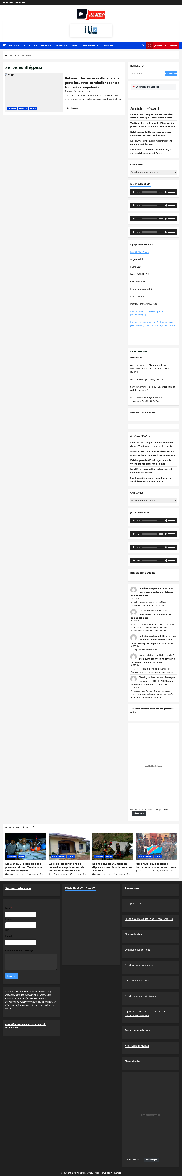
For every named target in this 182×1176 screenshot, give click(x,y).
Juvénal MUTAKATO (139, 251)
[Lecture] (133, 192)
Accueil (13, 45)
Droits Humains (58, 856)
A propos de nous (134, 903)
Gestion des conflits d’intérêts (140, 980)
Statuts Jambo (132, 1061)
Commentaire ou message (19, 950)
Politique (23, 108)
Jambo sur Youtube (166, 45)
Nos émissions (91, 45)
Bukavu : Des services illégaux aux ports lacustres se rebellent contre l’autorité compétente (34, 92)
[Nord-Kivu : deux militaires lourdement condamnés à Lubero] (156, 846)
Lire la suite (73, 108)
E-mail (9, 936)
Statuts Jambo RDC (132, 1160)
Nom (7, 930)
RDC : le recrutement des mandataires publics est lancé (153, 592)
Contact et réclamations (18, 887)
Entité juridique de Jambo (137, 949)
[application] (153, 192)
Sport (75, 45)
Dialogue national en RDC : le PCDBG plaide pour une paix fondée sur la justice (153, 681)
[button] (4, 45)
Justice (70, 856)
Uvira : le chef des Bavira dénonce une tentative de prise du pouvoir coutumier (153, 640)
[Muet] (165, 192)
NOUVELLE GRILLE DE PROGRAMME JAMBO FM (149, 810)
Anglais (108, 45)
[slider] (171, 191)
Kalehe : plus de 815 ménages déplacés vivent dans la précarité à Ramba (112, 867)
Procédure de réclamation (138, 1030)
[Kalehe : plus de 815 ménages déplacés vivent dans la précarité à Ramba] (112, 846)
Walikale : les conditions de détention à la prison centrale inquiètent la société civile (66, 867)
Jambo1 (69, 91)
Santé (21, 856)
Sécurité (61, 45)
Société (45, 45)
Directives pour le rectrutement (141, 996)
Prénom (8, 919)
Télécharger (139, 813)
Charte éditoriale (133, 934)
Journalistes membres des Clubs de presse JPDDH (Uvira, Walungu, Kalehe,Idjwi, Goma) (152, 324)
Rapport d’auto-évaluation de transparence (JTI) (149, 918)
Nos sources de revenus (137, 1045)
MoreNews (100, 1172)
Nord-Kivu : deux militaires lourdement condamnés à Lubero (156, 865)
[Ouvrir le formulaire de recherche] (143, 45)
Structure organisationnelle (139, 965)
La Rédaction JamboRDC (152, 588)
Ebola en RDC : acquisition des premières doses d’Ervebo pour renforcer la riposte (23, 867)
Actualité (29, 45)
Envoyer (11, 975)
